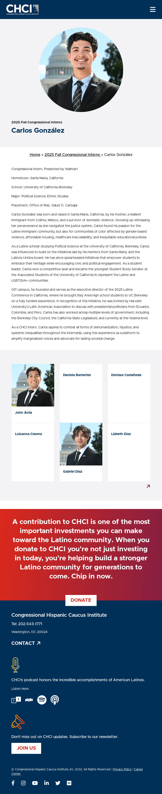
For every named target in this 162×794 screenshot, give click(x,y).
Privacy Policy (122, 769)
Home (35, 155)
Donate (81, 600)
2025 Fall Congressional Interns (73, 155)
